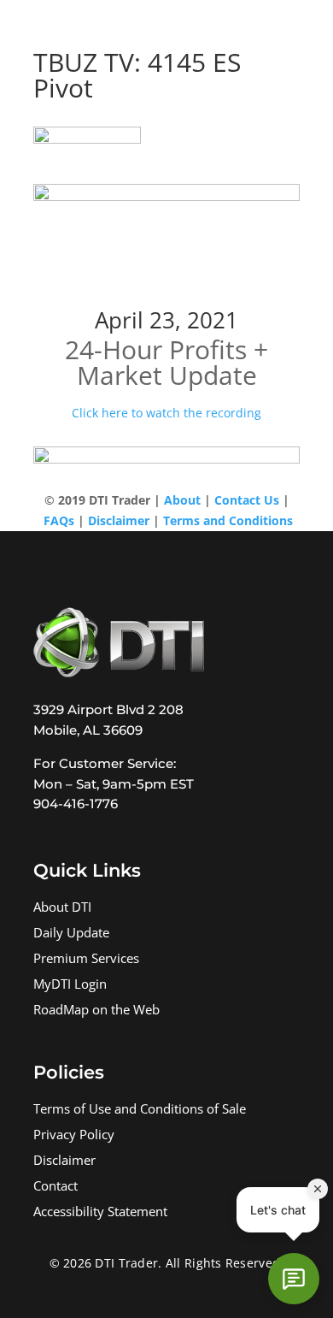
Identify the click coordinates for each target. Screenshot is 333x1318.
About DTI (62, 908)
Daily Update (71, 934)
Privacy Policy (73, 1136)
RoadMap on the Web (96, 1011)
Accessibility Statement (100, 1213)
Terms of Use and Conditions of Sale (139, 1110)
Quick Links (87, 870)
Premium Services (86, 960)
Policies (68, 1072)
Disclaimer (64, 1162)
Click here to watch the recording (166, 413)
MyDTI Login (70, 985)
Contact (55, 1187)
